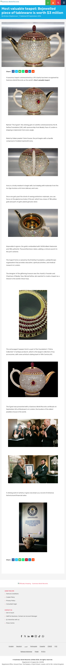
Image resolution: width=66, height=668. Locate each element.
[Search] (58, 2)
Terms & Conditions (12, 593)
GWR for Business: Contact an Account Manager (21, 616)
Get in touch (10, 612)
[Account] (53, 2)
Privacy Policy (10, 600)
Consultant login (11, 604)
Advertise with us (13, 619)
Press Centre (10, 623)
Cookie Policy (10, 597)
